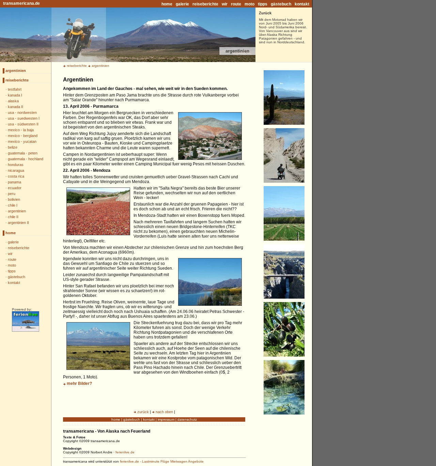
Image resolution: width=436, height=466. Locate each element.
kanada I (15, 95)
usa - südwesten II (23, 124)
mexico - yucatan (22, 141)
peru (11, 194)
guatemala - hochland (25, 159)
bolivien (14, 199)
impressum (166, 419)
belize (12, 147)
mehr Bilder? (79, 383)
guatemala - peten (22, 153)
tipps (262, 4)
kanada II (15, 107)
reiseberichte (205, 4)
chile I (12, 205)
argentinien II (18, 223)
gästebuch (281, 4)
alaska (13, 101)
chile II (13, 217)
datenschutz (187, 419)
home (166, 4)
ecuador (14, 188)
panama (14, 182)
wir (225, 4)
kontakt (302, 4)
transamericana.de (21, 3)
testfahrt (14, 89)
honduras (16, 165)
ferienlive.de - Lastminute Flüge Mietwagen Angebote (162, 461)
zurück (143, 412)
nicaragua (16, 170)
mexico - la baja (21, 130)
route (236, 4)
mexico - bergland (22, 136)
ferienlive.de (125, 452)
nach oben (164, 412)
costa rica (16, 176)
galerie (182, 4)
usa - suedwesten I (24, 118)
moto (249, 4)
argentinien (15, 71)
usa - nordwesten (22, 112)
